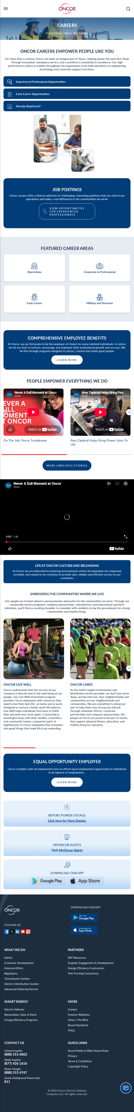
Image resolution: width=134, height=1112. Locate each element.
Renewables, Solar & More (20, 1014)
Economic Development (19, 963)
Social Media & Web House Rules (88, 1051)
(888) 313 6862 (15, 1054)
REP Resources (77, 957)
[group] (33, 415)
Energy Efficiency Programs (21, 1020)
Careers (72, 1009)
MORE (72, 1001)
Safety (8, 957)
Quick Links (77, 1042)
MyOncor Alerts (71, 850)
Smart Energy (16, 1001)
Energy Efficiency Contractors (86, 968)
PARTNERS (76, 949)
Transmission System (17, 978)
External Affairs (13, 968)
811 (7, 1081)
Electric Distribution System (21, 984)
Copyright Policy (78, 1066)
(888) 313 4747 (15, 1072)
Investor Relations (79, 1014)
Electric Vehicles (14, 1009)
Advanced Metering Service (21, 989)
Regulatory (10, 973)
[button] (129, 412)
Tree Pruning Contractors (83, 973)
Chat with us (125, 1088)
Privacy (72, 1056)
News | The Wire (78, 1020)
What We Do (14, 949)
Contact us (14, 1042)
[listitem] (34, 677)
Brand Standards (78, 1025)
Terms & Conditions (80, 1061)
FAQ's (71, 1030)
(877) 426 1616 (15, 1063)
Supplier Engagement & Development (90, 963)
